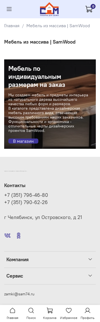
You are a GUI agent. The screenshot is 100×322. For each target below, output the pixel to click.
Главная (11, 25)
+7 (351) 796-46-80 (26, 195)
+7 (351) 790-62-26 (26, 202)
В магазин (23, 141)
